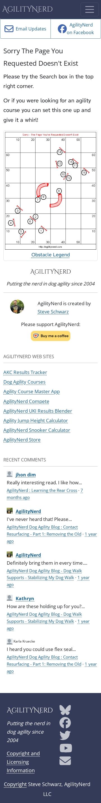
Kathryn (25, 598)
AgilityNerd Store (22, 439)
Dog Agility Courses (24, 382)
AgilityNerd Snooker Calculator (36, 430)
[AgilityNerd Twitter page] (65, 738)
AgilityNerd (27, 9)
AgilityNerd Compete (26, 401)
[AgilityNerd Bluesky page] (65, 712)
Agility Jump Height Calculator (35, 420)
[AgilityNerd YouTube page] (65, 750)
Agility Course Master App (31, 391)
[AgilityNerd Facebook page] (65, 725)
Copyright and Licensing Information (23, 762)
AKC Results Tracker (25, 372)
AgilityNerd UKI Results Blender (37, 411)
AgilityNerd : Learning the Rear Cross (42, 490)
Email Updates (29, 29)
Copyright (15, 784)
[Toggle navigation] (90, 9)
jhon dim (26, 475)
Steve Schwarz (53, 311)
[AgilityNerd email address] (65, 763)
